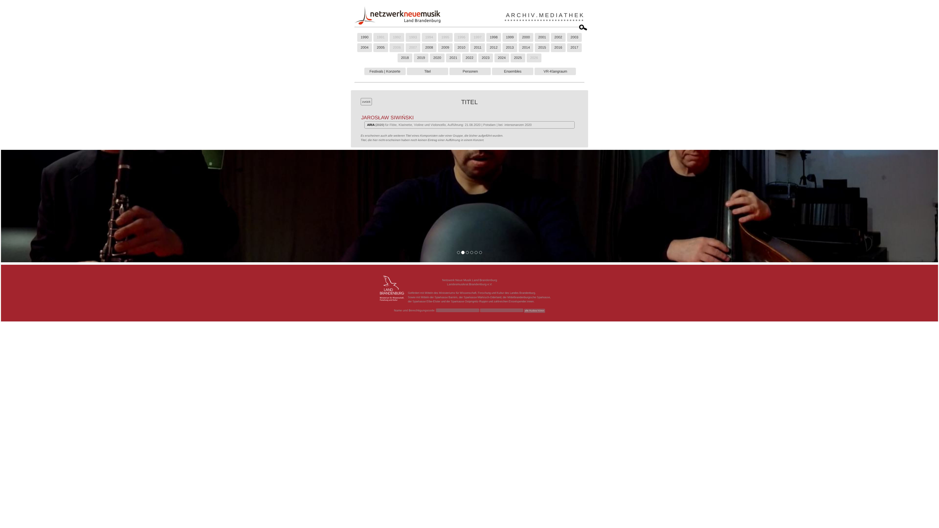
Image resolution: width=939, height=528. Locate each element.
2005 (381, 47)
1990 (365, 37)
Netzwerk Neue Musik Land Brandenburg (469, 280)
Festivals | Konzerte (384, 71)
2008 (429, 47)
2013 (510, 47)
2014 (526, 47)
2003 (574, 37)
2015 (542, 47)
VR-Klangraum (555, 71)
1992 (397, 37)
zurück (366, 101)
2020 (437, 58)
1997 (477, 37)
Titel (427, 71)
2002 (558, 37)
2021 (453, 58)
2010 (461, 47)
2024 (502, 58)
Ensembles (512, 71)
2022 (469, 58)
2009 (445, 47)
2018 (405, 58)
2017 (574, 47)
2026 (534, 58)
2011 (477, 47)
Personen (470, 71)
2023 (486, 58)
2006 (397, 47)
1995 (445, 37)
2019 (421, 58)
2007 (413, 47)
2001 (542, 37)
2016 (558, 47)
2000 (526, 37)
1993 (413, 37)
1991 (381, 37)
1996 (461, 37)
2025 (518, 58)
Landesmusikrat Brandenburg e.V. (469, 284)
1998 (494, 37)
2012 (494, 47)
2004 (365, 47)
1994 (429, 37)
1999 (510, 37)
